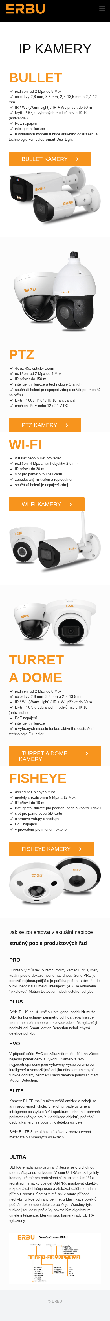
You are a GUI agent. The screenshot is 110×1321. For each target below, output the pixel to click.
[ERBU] (25, 8)
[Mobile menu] (102, 8)
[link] (55, 196)
